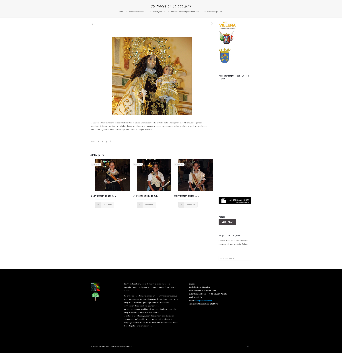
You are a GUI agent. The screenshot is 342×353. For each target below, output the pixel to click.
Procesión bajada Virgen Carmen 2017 (185, 12)
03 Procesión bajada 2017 (186, 195)
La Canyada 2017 (159, 12)
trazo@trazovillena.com (203, 301)
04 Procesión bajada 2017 (145, 195)
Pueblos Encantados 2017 (138, 12)
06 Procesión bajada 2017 (214, 12)
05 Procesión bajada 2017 (103, 195)
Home (121, 12)
